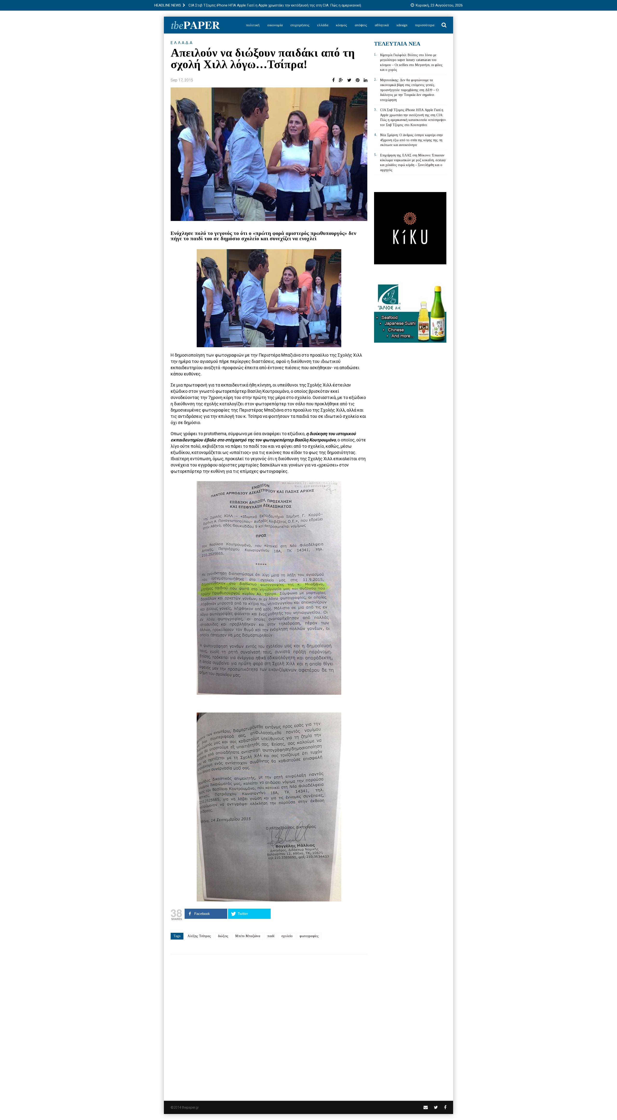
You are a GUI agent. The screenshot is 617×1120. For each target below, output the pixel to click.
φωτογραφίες (309, 936)
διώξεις (223, 936)
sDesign (401, 25)
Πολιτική (253, 25)
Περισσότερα (424, 25)
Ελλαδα (182, 42)
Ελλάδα (322, 25)
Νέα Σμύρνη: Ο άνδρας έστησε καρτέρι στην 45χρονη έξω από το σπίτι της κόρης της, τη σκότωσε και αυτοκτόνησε (411, 140)
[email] (425, 1107)
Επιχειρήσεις (299, 25)
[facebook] (445, 1107)
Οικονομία (275, 25)
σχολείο (287, 936)
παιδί (270, 936)
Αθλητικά (382, 25)
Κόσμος (341, 25)
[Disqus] (269, 1024)
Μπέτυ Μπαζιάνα (247, 936)
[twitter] (436, 1107)
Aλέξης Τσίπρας (199, 936)
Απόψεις (361, 25)
